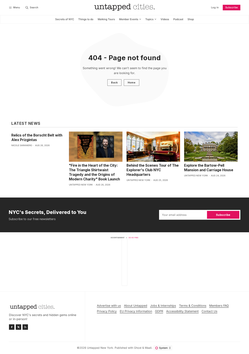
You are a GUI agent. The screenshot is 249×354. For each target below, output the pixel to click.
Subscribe (231, 7)
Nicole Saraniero (21, 145)
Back (114, 82)
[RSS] (25, 327)
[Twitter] (18, 327)
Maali (148, 347)
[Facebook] (11, 327)
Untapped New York (81, 184)
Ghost (137, 347)
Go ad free (133, 238)
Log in (215, 7)
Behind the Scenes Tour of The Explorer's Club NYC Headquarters (153, 170)
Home (132, 82)
